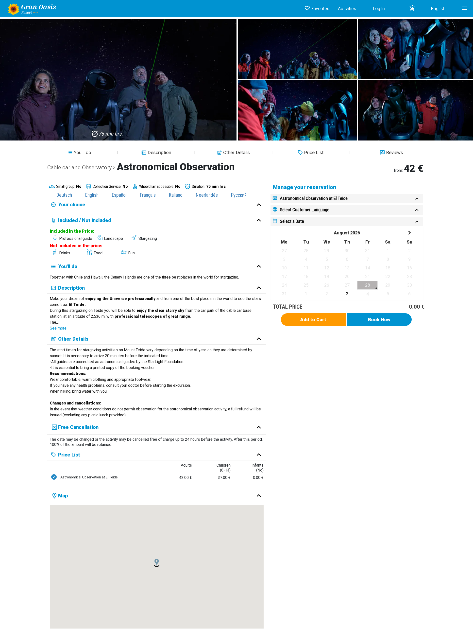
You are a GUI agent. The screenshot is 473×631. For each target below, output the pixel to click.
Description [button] (159, 152)
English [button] (438, 8)
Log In (379, 8)
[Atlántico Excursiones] (30, 8)
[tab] (346, 198)
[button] (412, 8)
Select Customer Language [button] (304, 209)
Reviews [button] (394, 152)
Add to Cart (313, 319)
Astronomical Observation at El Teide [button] (314, 198)
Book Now (379, 319)
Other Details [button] (236, 152)
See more (58, 328)
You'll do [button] (82, 152)
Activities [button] (347, 8)
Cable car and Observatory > (82, 167)
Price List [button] (313, 152)
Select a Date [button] (292, 221)
